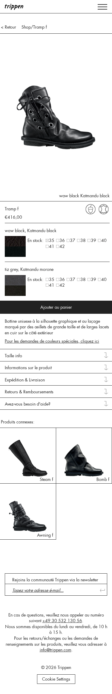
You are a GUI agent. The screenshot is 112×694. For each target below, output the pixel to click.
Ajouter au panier (56, 307)
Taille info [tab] (13, 355)
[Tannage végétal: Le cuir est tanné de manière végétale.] (90, 209)
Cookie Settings (56, 679)
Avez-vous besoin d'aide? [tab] (27, 404)
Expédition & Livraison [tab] (25, 380)
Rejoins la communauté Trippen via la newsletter (55, 580)
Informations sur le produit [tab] (28, 367)
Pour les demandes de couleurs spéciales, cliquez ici (52, 341)
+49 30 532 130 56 (62, 620)
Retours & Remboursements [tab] (29, 392)
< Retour (8, 27)
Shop (26, 27)
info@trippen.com (55, 650)
